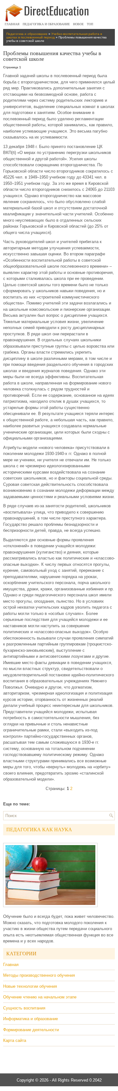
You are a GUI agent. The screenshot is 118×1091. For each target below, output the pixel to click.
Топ (90, 24)
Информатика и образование (30, 1018)
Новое (78, 24)
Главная (12, 24)
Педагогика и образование (46, 24)
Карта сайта (14, 1040)
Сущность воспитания (24, 1008)
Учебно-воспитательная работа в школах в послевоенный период (54, 35)
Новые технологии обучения (30, 986)
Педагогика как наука (39, 829)
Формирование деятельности (31, 1029)
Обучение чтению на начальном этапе (39, 997)
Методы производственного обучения (39, 975)
